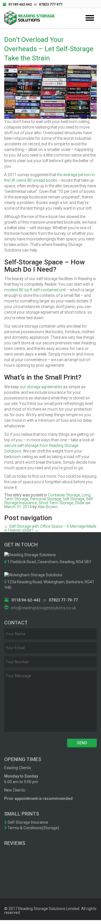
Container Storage (64, 495)
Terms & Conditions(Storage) (33, 828)
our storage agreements (41, 387)
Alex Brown (48, 506)
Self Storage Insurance (27, 822)
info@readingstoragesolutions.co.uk (43, 608)
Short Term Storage (55, 503)
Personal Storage (45, 499)
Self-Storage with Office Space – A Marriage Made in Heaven (50, 528)
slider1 (30, 530)
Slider (80, 503)
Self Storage (73, 499)
